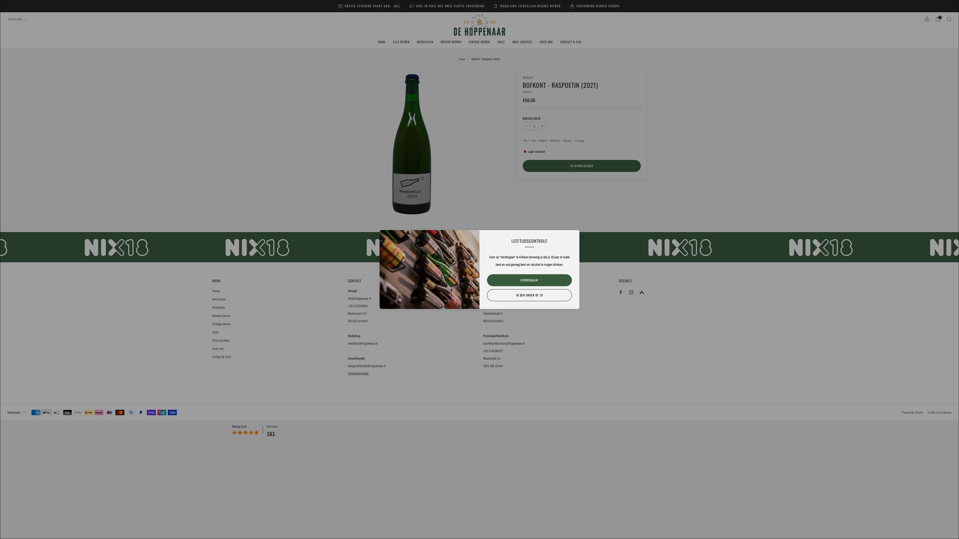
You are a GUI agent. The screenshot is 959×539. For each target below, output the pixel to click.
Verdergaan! (529, 280)
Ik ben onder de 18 (529, 295)
